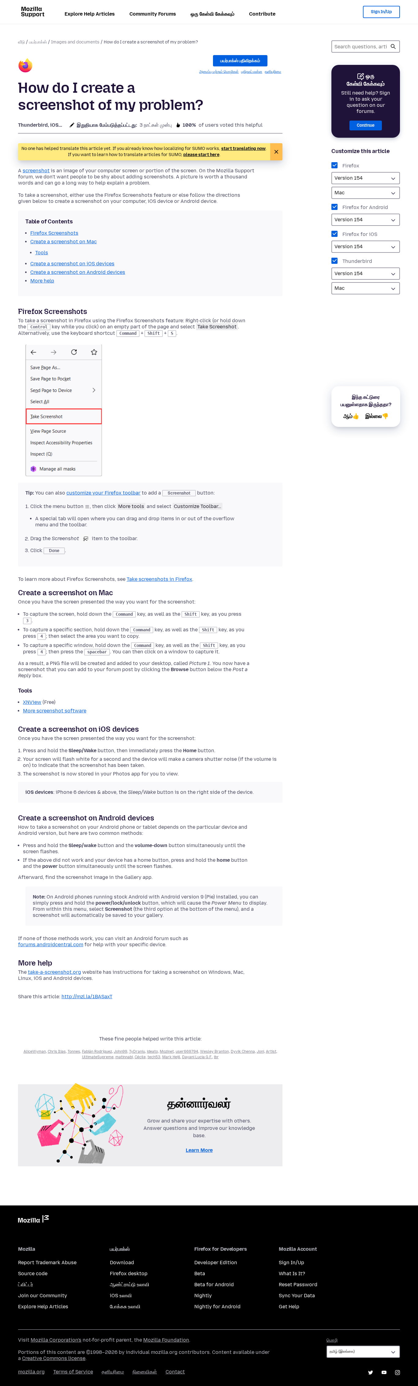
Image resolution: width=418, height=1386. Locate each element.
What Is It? (292, 1273)
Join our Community (42, 1295)
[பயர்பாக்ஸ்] (25, 66)
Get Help (289, 1306)
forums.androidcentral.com (50, 944)
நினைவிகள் (144, 1372)
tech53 (153, 1057)
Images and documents (75, 42)
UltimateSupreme (98, 1057)
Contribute (262, 14)
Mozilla (33, 1220)
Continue (366, 125)
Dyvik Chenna (243, 1051)
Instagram (397, 1372)
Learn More (199, 1150)
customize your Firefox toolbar (103, 493)
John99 (120, 1051)
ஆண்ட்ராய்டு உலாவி (129, 1284)
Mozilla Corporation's (56, 1340)
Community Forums (152, 14)
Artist (271, 1051)
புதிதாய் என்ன (251, 71)
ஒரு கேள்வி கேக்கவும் (212, 14)
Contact (175, 1372)
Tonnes (74, 1051)
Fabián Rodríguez (97, 1051)
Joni (260, 1051)
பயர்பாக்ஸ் (38, 42)
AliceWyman (35, 1051)
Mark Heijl (171, 1057)
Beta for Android (214, 1284)
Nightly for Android (217, 1306)
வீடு (21, 42)
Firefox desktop (128, 1273)
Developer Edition (215, 1262)
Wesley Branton (214, 1051)
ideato (152, 1051)
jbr (216, 1057)
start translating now (243, 148)
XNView (32, 702)
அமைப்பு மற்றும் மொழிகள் (219, 71)
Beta (199, 1273)
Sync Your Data (297, 1295)
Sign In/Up (381, 11)
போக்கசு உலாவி (125, 1306)
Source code (32, 1273)
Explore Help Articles (90, 14)
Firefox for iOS (359, 234)
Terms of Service (73, 1372)
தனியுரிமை (273, 71)
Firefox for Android (365, 207)
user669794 (187, 1051)
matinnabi (124, 1057)
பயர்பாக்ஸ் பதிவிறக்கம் (240, 60)
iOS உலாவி (121, 1295)
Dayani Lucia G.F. (197, 1057)
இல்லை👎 (377, 416)
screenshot (36, 171)
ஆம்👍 (351, 416)
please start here (201, 154)
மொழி (332, 1340)
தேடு (393, 46)
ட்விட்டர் (25, 1284)
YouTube (384, 1372)
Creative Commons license (53, 1358)
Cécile (140, 1057)
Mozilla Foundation (166, 1340)
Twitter (370, 1372)
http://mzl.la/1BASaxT (87, 996)
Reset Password (298, 1284)
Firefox (350, 166)
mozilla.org (31, 1372)
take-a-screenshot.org (54, 972)
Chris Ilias (57, 1051)
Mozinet (167, 1051)
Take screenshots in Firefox (159, 579)
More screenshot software (54, 711)
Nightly (203, 1295)
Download (122, 1262)
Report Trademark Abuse (47, 1262)
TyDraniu (137, 1051)
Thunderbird (357, 261)
